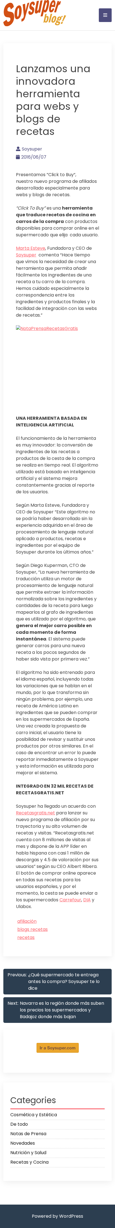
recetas (26, 937)
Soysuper (32, 149)
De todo (19, 1124)
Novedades (22, 1143)
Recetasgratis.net (35, 813)
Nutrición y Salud (28, 1152)
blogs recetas (32, 929)
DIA (87, 900)
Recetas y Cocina (29, 1162)
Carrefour (70, 900)
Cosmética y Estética (33, 1114)
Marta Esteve (30, 248)
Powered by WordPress (57, 1216)
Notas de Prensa (28, 1133)
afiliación (27, 921)
